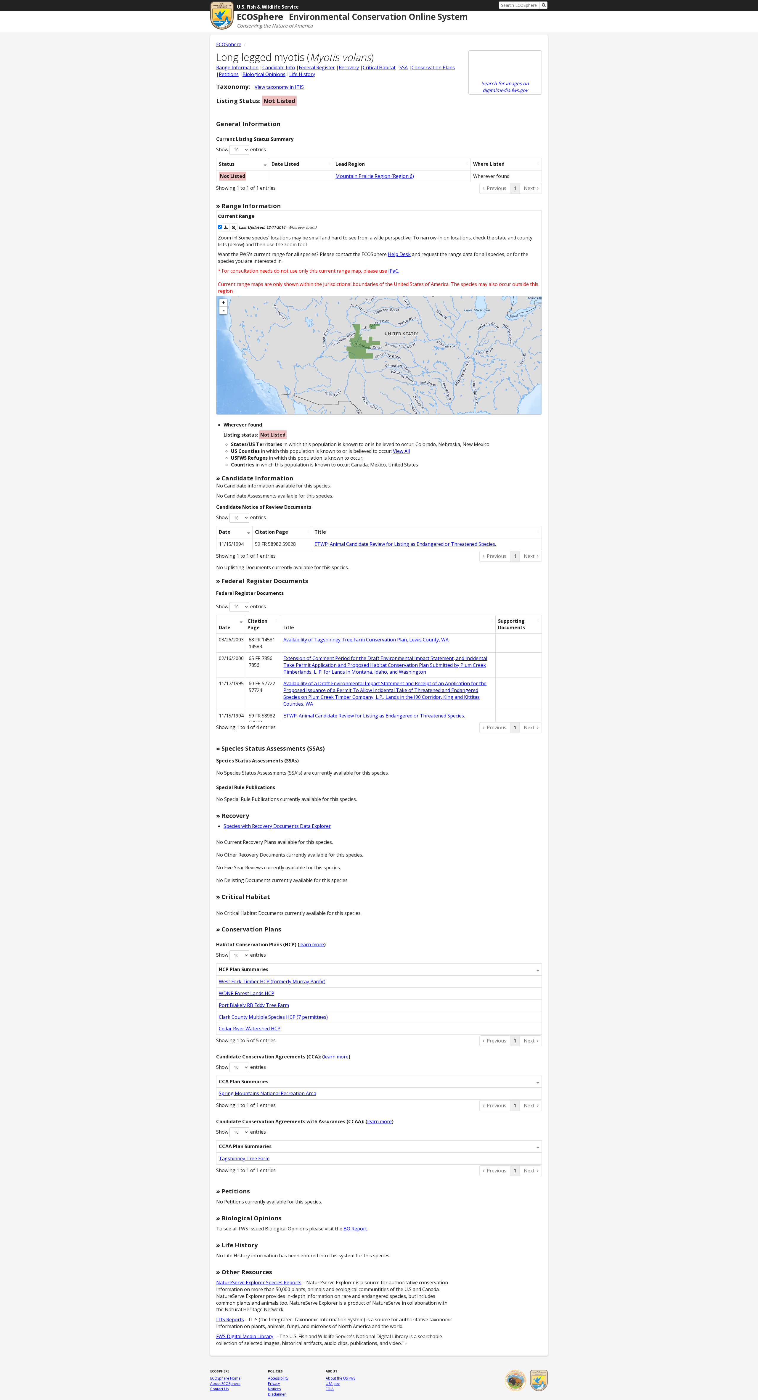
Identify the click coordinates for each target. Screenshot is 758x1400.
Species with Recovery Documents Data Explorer (277, 826)
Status (227, 164)
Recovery (349, 67)
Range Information (237, 67)
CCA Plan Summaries (243, 1081)
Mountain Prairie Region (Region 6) (374, 176)
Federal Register (317, 67)
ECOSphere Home (225, 1378)
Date (224, 532)
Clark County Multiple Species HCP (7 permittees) (273, 1017)
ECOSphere (228, 44)
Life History (302, 74)
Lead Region (350, 164)
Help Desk (399, 254)
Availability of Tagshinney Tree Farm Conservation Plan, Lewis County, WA (366, 639)
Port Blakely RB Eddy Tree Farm (254, 1005)
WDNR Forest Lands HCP (246, 993)
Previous (496, 188)
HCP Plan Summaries (243, 969)
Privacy (274, 1383)
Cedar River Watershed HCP (249, 1028)
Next (529, 188)
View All (401, 451)
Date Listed (285, 164)
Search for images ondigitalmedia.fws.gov (505, 87)
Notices (274, 1388)
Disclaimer (277, 1394)
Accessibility (278, 1378)
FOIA (330, 1388)
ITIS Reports (230, 1319)
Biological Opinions (264, 74)
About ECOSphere (225, 1383)
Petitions (229, 74)
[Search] (543, 5)
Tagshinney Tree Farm (244, 1158)
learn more (311, 944)
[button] (226, 227)
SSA (403, 67)
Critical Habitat (379, 67)
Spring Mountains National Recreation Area (267, 1093)
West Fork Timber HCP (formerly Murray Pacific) (272, 981)
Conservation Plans (433, 67)
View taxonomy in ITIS (279, 87)
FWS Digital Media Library (244, 1336)
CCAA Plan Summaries (245, 1146)
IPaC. (393, 271)
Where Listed (489, 164)
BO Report (354, 1228)
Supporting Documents (511, 624)
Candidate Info (278, 67)
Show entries (241, 149)
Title (320, 532)
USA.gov (333, 1383)
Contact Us (219, 1388)
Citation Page (271, 532)
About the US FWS (340, 1378)
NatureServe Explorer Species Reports (258, 1282)
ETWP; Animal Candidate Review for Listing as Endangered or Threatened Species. (405, 544)
